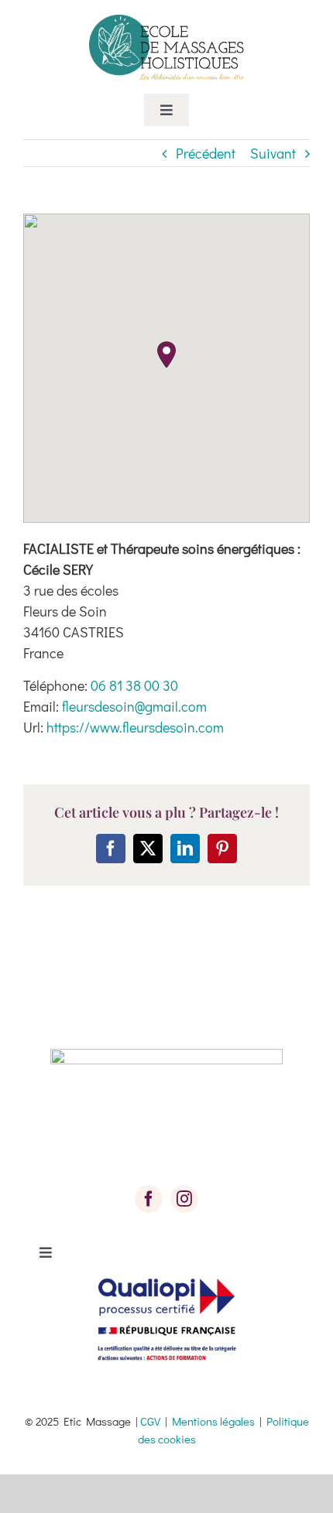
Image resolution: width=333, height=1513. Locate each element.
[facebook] (149, 1199)
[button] (166, 354)
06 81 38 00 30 (134, 685)
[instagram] (184, 1199)
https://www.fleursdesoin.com (135, 727)
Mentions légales (213, 1421)
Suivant (273, 153)
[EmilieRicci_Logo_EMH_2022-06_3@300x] (166, 21)
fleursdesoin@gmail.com (134, 706)
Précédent (205, 153)
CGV (150, 1421)
